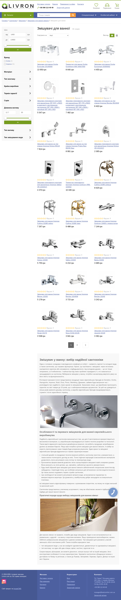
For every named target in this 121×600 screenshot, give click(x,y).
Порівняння (71, 584)
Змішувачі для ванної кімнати (38, 21)
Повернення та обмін (67, 4)
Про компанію (45, 581)
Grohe (8, 61)
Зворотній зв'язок (100, 595)
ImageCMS (17, 589)
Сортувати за (42, 35)
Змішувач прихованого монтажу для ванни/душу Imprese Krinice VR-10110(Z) (106, 146)
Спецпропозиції (88, 15)
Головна (5, 21)
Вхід (68, 578)
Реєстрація (71, 581)
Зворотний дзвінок (63, 8)
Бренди (55, 4)
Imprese (9, 64)
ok (18, 50)
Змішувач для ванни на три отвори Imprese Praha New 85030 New (76, 146)
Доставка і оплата (43, 4)
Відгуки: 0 (50, 61)
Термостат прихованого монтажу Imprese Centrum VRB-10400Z (78, 185)
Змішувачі (22, 21)
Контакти (80, 4)
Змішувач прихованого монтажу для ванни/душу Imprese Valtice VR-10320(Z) (49, 185)
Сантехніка (13, 21)
